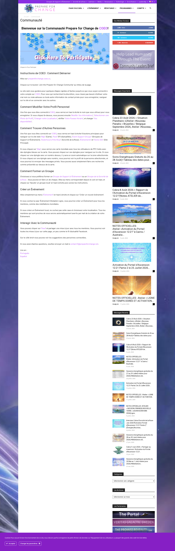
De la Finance (131, 2)
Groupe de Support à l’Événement (67, 176)
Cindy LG (115, 130)
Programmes (126, 8)
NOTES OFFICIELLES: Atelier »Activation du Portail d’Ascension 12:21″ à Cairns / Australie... (128, 230)
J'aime (151, 27)
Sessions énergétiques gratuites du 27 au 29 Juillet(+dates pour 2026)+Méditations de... (139, 373)
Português (24, 253)
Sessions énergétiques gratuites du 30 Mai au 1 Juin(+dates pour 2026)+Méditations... (139, 461)
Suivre (150, 32)
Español (23, 256)
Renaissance (109, 2)
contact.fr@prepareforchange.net (84, 244)
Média (100, 2)
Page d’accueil (75, 8)
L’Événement (93, 8)
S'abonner (149, 43)
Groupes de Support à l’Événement (58, 2)
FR (152, 2)
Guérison (91, 2)
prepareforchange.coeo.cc (39, 78)
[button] (150, 8)
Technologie (120, 2)
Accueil (26, 17)
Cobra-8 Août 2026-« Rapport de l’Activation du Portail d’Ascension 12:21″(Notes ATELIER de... (131, 192)
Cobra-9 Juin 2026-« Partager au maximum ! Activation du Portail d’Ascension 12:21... (138, 449)
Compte (140, 8)
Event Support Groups (81, 137)
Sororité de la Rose (79, 2)
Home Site (98, 140)
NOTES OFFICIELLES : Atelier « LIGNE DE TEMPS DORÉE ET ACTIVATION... (133, 299)
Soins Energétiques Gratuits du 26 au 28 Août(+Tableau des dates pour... (132, 158)
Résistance (109, 8)
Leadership (142, 2)
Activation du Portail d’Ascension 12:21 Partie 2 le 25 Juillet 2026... (131, 266)
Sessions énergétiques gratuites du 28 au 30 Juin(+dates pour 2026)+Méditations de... (139, 437)
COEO (103, 28)
